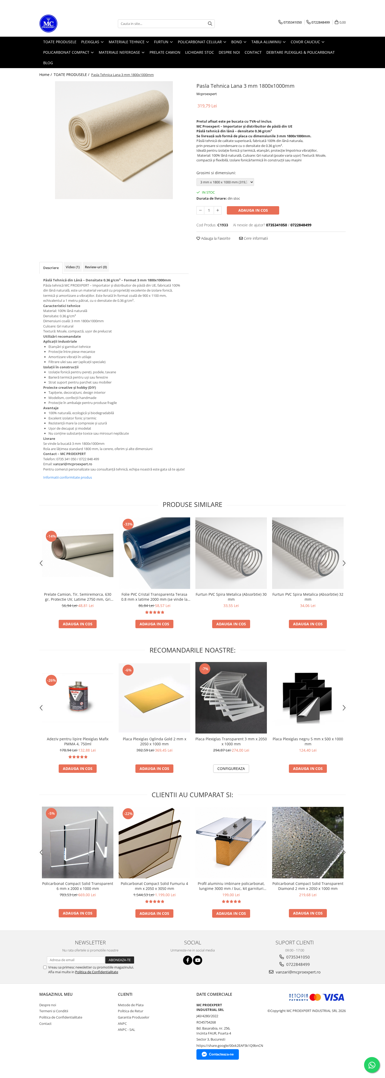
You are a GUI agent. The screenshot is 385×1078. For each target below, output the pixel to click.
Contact (45, 1023)
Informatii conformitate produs (67, 477)
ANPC (122, 1023)
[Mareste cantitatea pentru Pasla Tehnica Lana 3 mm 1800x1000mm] (218, 210)
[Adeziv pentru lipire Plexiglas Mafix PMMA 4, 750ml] (77, 698)
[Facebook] (187, 960)
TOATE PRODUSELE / (72, 74)
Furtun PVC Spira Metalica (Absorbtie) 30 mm (231, 597)
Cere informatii (255, 238)
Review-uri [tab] (96, 267)
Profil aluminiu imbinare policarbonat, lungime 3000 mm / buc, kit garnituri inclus (231, 886)
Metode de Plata (131, 1005)
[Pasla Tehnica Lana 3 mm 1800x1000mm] (114, 140)
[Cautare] (210, 23)
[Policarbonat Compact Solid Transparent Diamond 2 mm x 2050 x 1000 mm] (308, 842)
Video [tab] (73, 267)
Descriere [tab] (51, 267)
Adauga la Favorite (215, 238)
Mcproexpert (206, 93)
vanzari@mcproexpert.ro (298, 972)
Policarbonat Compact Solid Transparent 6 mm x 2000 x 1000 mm (77, 886)
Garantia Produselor (133, 1017)
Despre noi (47, 1005)
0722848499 (297, 964)
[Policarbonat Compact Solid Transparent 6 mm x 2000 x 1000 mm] (77, 843)
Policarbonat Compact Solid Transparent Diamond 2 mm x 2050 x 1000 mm (307, 886)
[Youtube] (197, 960)
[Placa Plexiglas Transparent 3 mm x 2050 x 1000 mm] (231, 698)
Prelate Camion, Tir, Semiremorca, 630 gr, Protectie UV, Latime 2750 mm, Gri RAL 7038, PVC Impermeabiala (77, 597)
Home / (46, 74)
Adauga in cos (253, 210)
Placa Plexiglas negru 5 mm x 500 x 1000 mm (308, 741)
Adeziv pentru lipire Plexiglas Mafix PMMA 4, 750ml (77, 741)
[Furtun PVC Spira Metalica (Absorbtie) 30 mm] (231, 553)
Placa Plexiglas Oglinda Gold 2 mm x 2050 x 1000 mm (154, 741)
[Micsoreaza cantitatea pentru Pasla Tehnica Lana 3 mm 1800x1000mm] (200, 210)
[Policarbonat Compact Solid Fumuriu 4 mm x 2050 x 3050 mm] (154, 842)
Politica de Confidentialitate (96, 972)
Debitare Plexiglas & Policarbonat (300, 52)
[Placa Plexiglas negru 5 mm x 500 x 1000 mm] (308, 698)
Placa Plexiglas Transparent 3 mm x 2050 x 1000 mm (231, 741)
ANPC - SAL (126, 1029)
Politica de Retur (130, 1011)
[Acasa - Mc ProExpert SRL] (65, 23)
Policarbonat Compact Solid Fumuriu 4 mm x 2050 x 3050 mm (154, 886)
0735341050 (297, 957)
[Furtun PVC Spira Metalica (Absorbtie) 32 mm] (308, 553)
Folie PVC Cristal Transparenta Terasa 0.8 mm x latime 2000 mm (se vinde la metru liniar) (154, 597)
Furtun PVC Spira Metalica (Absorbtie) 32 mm (307, 597)
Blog (48, 62)
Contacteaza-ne (221, 1054)
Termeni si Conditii (53, 1011)
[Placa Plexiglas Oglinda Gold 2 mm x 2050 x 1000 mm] (154, 698)
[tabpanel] (114, 140)
